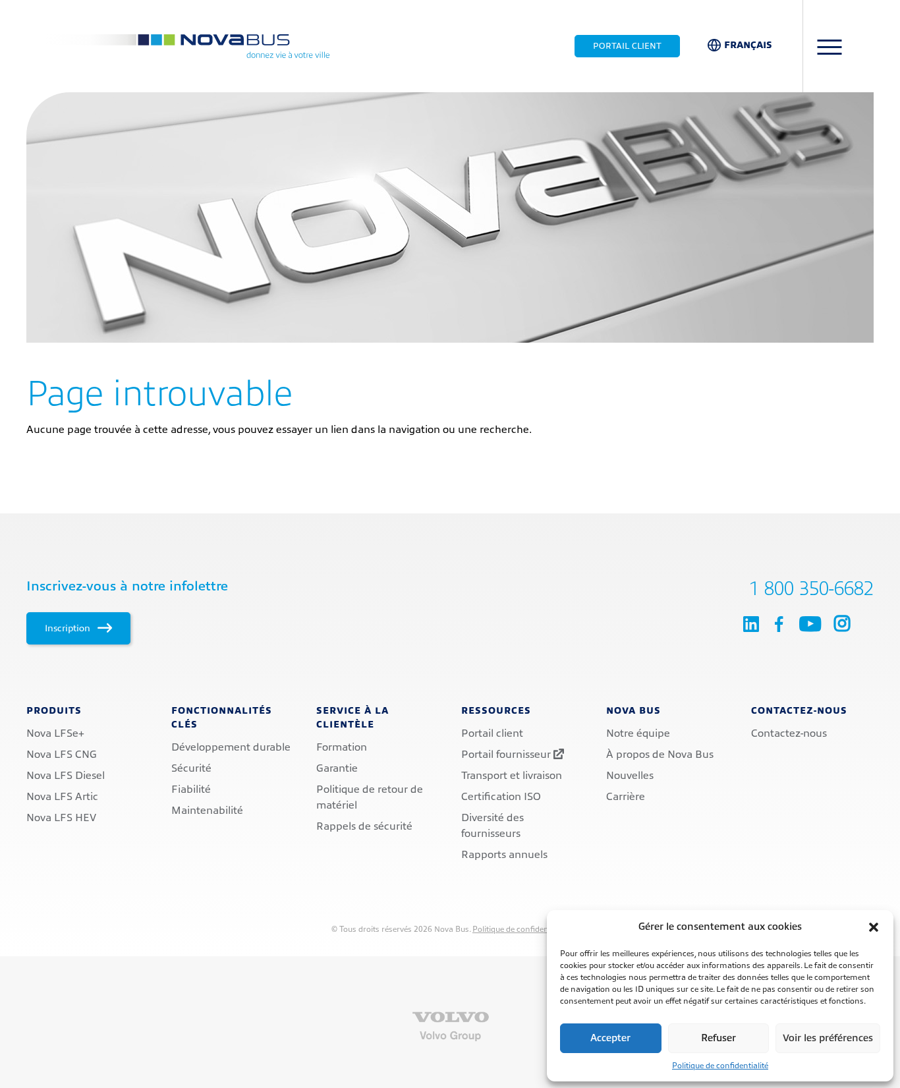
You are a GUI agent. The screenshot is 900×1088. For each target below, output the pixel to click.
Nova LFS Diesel (65, 776)
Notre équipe (638, 733)
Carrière (625, 797)
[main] (450, 265)
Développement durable (231, 747)
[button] (873, 927)
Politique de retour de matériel (369, 797)
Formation (341, 747)
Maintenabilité (207, 810)
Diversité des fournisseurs (492, 826)
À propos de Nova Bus (660, 754)
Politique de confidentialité (720, 1065)
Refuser (718, 1038)
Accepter (610, 1038)
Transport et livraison (511, 776)
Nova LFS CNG (61, 754)
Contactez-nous (789, 733)
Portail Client (627, 46)
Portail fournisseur (507, 754)
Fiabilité (191, 789)
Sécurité (191, 768)
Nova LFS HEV (61, 818)
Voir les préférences (828, 1038)
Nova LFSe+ (55, 733)
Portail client (492, 733)
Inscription (69, 628)
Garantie (337, 768)
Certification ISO (501, 797)
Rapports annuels (504, 855)
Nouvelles (630, 776)
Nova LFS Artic (62, 797)
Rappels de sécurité (364, 826)
